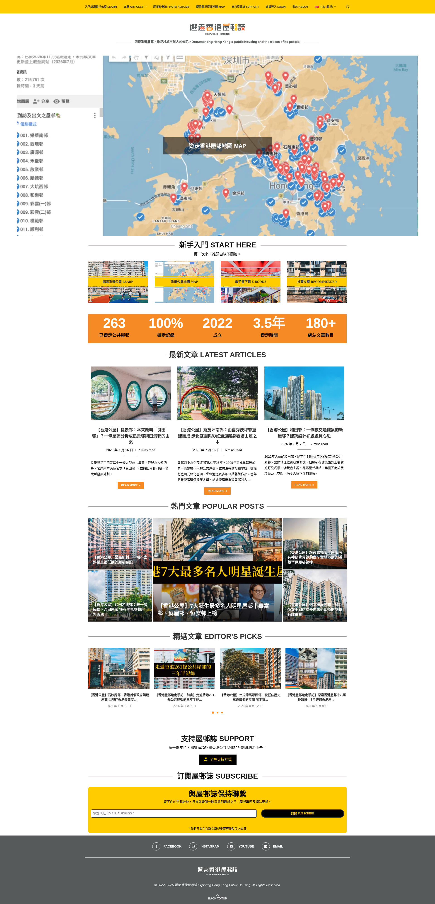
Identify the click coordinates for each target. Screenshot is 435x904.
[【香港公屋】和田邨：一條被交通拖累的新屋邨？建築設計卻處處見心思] (304, 393)
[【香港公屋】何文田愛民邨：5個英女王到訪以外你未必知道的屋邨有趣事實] (315, 596)
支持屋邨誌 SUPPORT (245, 6)
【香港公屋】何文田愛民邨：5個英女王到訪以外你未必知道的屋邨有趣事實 (315, 609)
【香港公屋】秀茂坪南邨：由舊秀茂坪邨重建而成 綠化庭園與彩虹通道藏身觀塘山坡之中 (217, 436)
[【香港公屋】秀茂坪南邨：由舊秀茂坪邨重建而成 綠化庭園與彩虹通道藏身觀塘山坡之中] (217, 393)
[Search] (348, 6)
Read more (129, 485)
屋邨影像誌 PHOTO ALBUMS (171, 6)
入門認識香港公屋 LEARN (101, 6)
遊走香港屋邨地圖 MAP (210, 6)
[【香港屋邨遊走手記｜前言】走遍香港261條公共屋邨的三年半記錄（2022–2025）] (184, 668)
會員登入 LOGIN (276, 6)
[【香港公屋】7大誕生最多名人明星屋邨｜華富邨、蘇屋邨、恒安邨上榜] (217, 570)
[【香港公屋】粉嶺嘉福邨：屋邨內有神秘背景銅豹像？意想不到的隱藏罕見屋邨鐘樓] (315, 543)
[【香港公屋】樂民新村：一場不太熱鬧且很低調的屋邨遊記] (120, 543)
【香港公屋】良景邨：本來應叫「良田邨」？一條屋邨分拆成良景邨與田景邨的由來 (130, 436)
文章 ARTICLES (133, 6)
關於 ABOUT (300, 6)
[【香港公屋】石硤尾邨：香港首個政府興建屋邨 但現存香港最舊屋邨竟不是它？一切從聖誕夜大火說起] (119, 668)
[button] (25, 145)
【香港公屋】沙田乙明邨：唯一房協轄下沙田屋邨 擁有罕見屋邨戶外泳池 (120, 609)
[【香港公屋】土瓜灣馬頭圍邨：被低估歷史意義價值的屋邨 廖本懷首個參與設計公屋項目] (250, 668)
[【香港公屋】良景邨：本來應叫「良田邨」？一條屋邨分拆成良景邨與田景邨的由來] (131, 393)
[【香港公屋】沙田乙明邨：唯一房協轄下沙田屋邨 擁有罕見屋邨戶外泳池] (120, 596)
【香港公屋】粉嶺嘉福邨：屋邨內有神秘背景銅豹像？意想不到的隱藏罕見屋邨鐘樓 (315, 557)
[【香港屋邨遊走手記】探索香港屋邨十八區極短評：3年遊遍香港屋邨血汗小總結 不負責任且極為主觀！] (316, 668)
